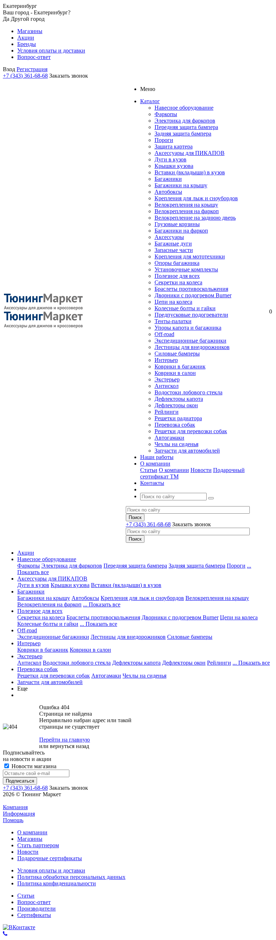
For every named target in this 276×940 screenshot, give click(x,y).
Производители (36, 908)
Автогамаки (169, 438)
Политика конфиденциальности (56, 883)
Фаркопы (166, 114)
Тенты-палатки (173, 321)
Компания (15, 807)
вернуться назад (69, 746)
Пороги (164, 140)
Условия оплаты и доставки (51, 870)
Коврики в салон (175, 373)
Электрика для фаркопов (185, 121)
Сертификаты (34, 915)
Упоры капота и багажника (188, 328)
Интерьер (166, 360)
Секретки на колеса (178, 282)
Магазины (29, 839)
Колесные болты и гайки (185, 308)
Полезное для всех (177, 276)
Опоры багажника (177, 263)
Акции (25, 553)
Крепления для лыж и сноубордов (196, 198)
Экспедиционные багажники (190, 341)
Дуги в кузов (171, 159)
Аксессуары (169, 237)
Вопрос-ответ (34, 902)
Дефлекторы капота (179, 399)
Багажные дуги (173, 243)
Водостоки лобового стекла (188, 392)
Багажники (168, 179)
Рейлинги (167, 412)
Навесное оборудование (184, 108)
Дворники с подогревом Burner (193, 295)
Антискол (167, 386)
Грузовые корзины (177, 224)
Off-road (164, 334)
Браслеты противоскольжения (191, 289)
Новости (201, 470)
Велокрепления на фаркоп (187, 211)
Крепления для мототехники (190, 256)
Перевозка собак (175, 425)
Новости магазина (33, 766)
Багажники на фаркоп (181, 231)
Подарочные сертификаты (49, 858)
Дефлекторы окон (176, 405)
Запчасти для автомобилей (187, 451)
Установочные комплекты (186, 269)
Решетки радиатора (178, 418)
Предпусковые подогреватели (191, 315)
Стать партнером (38, 845)
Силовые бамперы (177, 353)
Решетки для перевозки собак (191, 431)
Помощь (13, 820)
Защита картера (174, 146)
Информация (19, 814)
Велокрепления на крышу (186, 205)
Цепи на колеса (173, 302)
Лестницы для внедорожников (192, 347)
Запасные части (174, 250)
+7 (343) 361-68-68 (25, 76)
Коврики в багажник (180, 366)
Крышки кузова (174, 166)
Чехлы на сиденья (176, 444)
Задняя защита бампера (183, 133)
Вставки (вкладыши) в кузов (190, 172)
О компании (174, 470)
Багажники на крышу (181, 185)
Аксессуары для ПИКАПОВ (190, 153)
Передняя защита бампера (186, 127)
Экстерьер (167, 379)
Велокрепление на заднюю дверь (195, 218)
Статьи (148, 470)
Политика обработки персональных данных (71, 877)
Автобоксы (168, 192)
